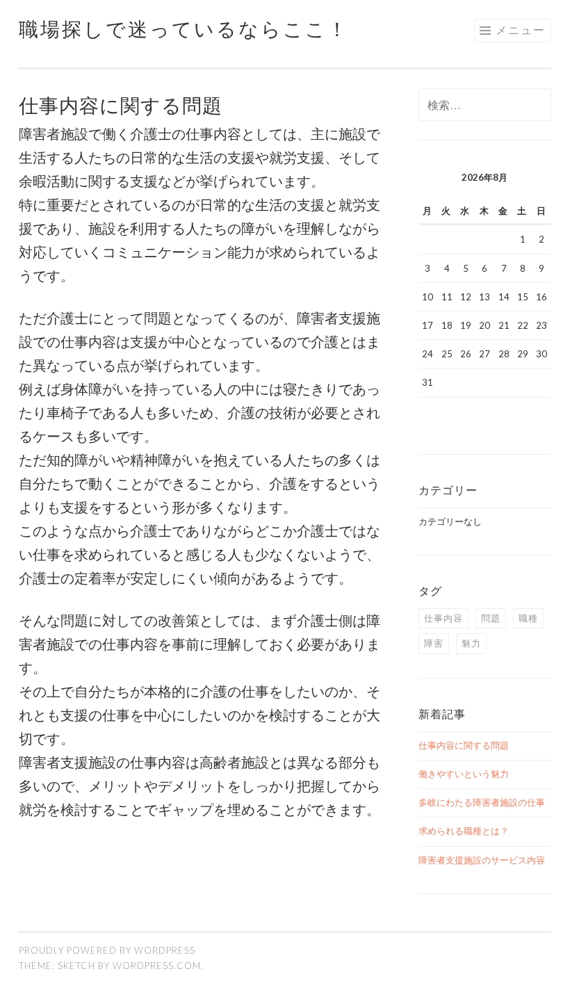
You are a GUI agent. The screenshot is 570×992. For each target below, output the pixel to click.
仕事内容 (443, 618)
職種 (528, 618)
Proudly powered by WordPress (107, 950)
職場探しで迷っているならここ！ (184, 28)
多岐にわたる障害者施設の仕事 (481, 802)
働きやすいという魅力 (463, 773)
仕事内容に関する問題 (463, 745)
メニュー (521, 29)
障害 (433, 643)
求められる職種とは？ (463, 830)
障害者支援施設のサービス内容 (481, 859)
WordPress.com (157, 965)
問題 (490, 618)
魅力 (471, 643)
